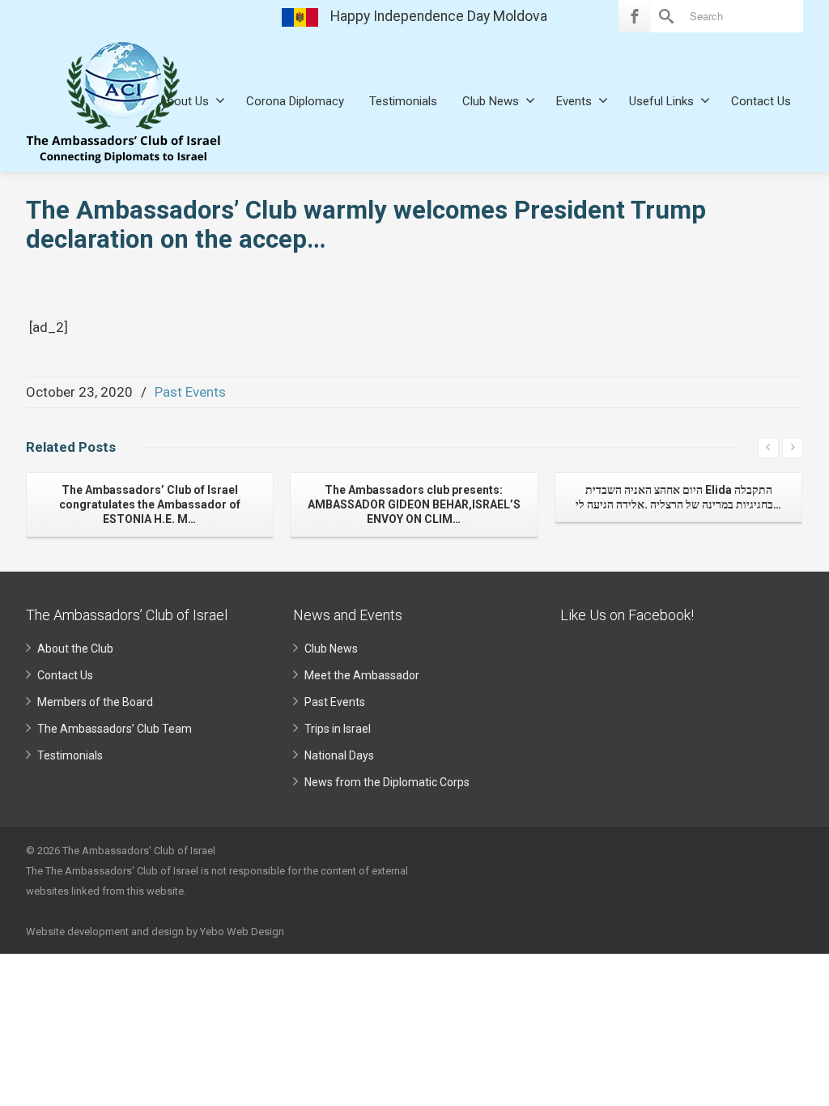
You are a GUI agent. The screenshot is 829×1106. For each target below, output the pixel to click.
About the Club (75, 648)
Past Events (190, 392)
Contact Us (761, 101)
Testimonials (403, 101)
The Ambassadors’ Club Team (114, 728)
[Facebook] (635, 16)
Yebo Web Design (242, 931)
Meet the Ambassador (361, 675)
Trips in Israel (337, 728)
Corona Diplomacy (295, 101)
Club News (490, 101)
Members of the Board (95, 702)
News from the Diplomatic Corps (387, 782)
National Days (339, 755)
